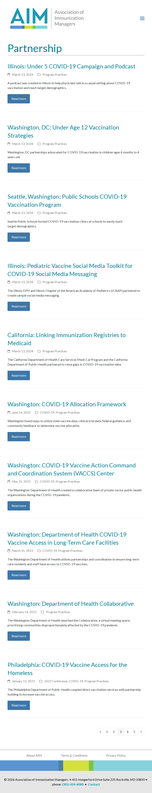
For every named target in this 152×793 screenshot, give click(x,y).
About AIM (34, 755)
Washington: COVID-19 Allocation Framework (67, 404)
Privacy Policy (116, 755)
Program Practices (55, 74)
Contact (94, 784)
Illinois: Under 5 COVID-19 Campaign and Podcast (71, 66)
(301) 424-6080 (73, 784)
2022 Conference (55, 681)
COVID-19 (47, 412)
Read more (18, 98)
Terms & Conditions (74, 755)
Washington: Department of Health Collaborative (71, 603)
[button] (142, 18)
